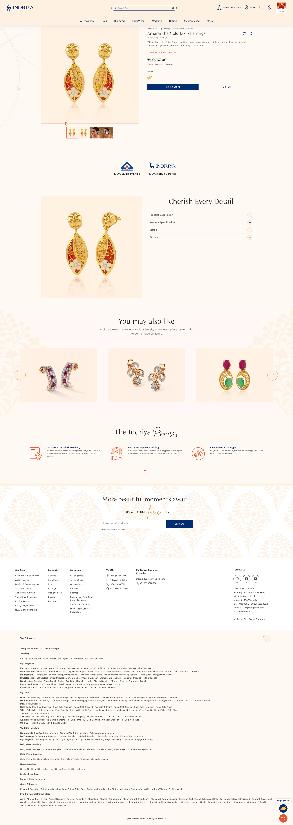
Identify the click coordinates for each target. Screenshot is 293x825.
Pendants (78, 658)
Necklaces (43, 658)
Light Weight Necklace (31, 759)
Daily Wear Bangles (51, 749)
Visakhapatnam (60, 805)
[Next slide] (272, 375)
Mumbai (185, 802)
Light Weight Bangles (77, 759)
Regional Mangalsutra (140, 674)
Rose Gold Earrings (62, 707)
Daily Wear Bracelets (73, 749)
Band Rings (32, 684)
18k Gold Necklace (130, 720)
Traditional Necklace (111, 671)
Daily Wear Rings (116, 749)
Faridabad (225, 799)
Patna (211, 802)
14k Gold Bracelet (58, 723)
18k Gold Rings (74, 720)
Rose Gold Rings (164, 707)
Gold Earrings (49, 697)
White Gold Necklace (149, 710)
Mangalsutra (65, 658)
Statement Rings (96, 684)
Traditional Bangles (75, 681)
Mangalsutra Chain (162, 674)
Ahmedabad (33, 799)
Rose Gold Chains (103, 707)
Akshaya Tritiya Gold (68, 789)
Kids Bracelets (150, 678)
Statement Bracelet (109, 678)
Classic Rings (64, 684)
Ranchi (253, 802)
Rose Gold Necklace (144, 707)
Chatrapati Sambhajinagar (164, 799)
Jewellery (158, 29)
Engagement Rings (144, 739)
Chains (99, 658)
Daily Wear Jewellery (30, 744)
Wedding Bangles (63, 739)
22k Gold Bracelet (94, 716)
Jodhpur (112, 802)
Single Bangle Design (54, 681)
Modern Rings (80, 684)
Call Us (227, 86)
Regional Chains (72, 687)
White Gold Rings (169, 710)
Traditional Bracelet (131, 678)
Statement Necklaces (152, 671)
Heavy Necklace (28, 769)
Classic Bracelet (90, 678)
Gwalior (24, 802)
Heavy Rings (78, 769)
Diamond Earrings (60, 700)
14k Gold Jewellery (39, 723)
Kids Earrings (144, 668)
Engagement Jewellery (46, 736)
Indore (73, 802)
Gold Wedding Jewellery (46, 733)
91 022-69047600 (242, 611)
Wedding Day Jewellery (131, 736)
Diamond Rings (78, 700)
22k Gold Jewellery (39, 716)
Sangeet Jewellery (68, 736)
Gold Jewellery (33, 697)
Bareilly (70, 799)
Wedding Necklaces (83, 739)
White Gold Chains (85, 710)
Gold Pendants (159, 697)
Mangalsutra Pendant (45, 674)
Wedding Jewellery (29, 728)
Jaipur (82, 802)
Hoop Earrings (52, 668)
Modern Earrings (85, 668)
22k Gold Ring (57, 716)
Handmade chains (54, 687)
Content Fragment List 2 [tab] (148, 470)
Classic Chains (89, 687)
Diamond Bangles (96, 700)
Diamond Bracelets (116, 700)
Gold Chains (124, 697)
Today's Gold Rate (29, 648)
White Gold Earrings (64, 710)
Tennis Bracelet (56, 678)
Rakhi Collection (89, 789)
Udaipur (32, 805)
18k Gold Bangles (91, 720)
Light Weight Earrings (54, 759)
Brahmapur (130, 799)
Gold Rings (62, 697)
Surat (23, 805)
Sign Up (179, 523)
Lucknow (151, 802)
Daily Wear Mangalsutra (139, 749)
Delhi (215, 799)
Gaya (234, 799)
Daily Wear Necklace (96, 749)
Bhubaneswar (115, 799)
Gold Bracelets (92, 697)
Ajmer (44, 799)
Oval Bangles (35, 681)
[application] (90, 75)
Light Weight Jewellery (31, 754)
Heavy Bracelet (63, 769)
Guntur (255, 799)
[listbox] (90, 131)
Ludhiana (161, 802)
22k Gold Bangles (74, 716)
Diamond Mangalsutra (160, 700)
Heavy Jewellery (28, 764)
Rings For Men (114, 684)
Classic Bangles (101, 681)
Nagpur (194, 802)
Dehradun (207, 799)
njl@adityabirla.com (254, 607)
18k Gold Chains (57, 720)
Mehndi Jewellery (87, 736)
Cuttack (183, 799)
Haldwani (34, 802)
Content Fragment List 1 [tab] (145, 470)
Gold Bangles (76, 697)
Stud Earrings (68, 668)
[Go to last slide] (20, 375)
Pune (229, 802)
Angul (51, 799)
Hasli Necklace (192, 671)
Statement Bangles (138, 681)
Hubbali (51, 802)
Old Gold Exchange (49, 648)
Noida (203, 802)
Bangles (54, 658)
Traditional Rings (48, 684)
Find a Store (173, 86)
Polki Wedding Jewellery (102, 733)
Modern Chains (35, 687)
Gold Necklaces (109, 697)
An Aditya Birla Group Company (249, 619)
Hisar (43, 802)
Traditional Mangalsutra (116, 674)
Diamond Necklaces (138, 700)
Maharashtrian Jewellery (32, 779)
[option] (72, 132)
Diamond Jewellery (39, 700)
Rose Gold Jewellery (41, 707)
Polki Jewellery (33, 704)
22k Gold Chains (113, 716)
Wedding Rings (102, 739)
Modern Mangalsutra (91, 674)
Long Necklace (74, 671)
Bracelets (89, 658)
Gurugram (265, 799)
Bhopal (103, 799)
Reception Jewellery (108, 736)
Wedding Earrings (44, 739)
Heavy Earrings (45, 769)
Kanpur (121, 802)
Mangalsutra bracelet (68, 674)
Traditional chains (107, 687)
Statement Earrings (126, 668)
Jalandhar (91, 802)
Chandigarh (143, 799)
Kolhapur (131, 802)
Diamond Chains (182, 700)
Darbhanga (194, 799)
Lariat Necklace (91, 671)
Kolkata (141, 802)
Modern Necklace (174, 671)
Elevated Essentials (29, 789)
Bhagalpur (93, 799)
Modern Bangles (119, 681)
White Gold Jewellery (42, 710)
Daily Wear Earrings (30, 749)
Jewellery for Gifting (108, 789)
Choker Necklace (56, 671)
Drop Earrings (36, 668)
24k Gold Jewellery (39, 713)
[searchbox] (144, 8)
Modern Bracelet (38, 678)
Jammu (101, 802)
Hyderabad (63, 802)
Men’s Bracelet (73, 678)
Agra (22, 799)
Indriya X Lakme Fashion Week (167, 789)
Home (149, 29)
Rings (33, 658)
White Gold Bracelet (127, 710)
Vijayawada (44, 805)
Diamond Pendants (201, 700)
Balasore (60, 799)
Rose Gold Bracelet (83, 707)
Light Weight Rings (99, 759)
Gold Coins (173, 697)
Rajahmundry (241, 802)
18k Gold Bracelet (110, 720)
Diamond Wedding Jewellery (74, 733)
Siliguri (261, 802)
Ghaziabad (244, 799)
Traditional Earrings (105, 668)
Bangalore (81, 799)
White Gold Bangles (105, 710)
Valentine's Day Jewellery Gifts (135, 789)
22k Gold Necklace (132, 716)
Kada (89, 681)
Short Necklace (38, 671)
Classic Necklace (131, 671)
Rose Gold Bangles (123, 707)
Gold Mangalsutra (141, 697)
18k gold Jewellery (39, 720)
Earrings (167, 29)
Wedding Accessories (122, 739)
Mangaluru (173, 802)
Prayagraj (220, 802)
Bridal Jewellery (49, 789)
